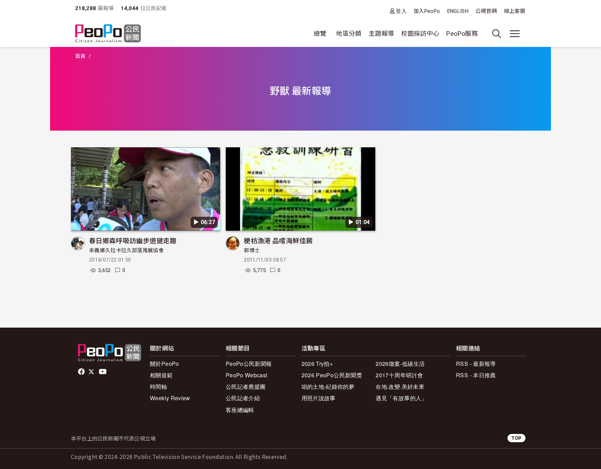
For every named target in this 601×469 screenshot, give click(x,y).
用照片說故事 (319, 398)
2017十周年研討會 (399, 375)
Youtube (103, 371)
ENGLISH (458, 11)
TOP (516, 438)
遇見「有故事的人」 (401, 398)
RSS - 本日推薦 (476, 375)
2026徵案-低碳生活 (400, 364)
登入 (401, 11)
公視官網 (486, 11)
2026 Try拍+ (317, 364)
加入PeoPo (427, 11)
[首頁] (108, 34)
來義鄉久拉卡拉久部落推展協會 (126, 250)
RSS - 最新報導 (476, 364)
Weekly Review (170, 398)
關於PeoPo (164, 364)
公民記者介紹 (243, 398)
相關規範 (161, 375)
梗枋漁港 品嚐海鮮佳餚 (278, 240)
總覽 (320, 33)
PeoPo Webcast (246, 375)
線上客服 (514, 11)
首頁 (80, 56)
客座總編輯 (240, 410)
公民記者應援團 (246, 386)
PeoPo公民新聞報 (249, 364)
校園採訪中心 (420, 33)
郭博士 (252, 250)
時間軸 (158, 386)
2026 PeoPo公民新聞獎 (332, 375)
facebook (82, 371)
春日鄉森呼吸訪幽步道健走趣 (133, 240)
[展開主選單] (515, 34)
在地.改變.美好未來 (400, 386)
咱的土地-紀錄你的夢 (328, 386)
